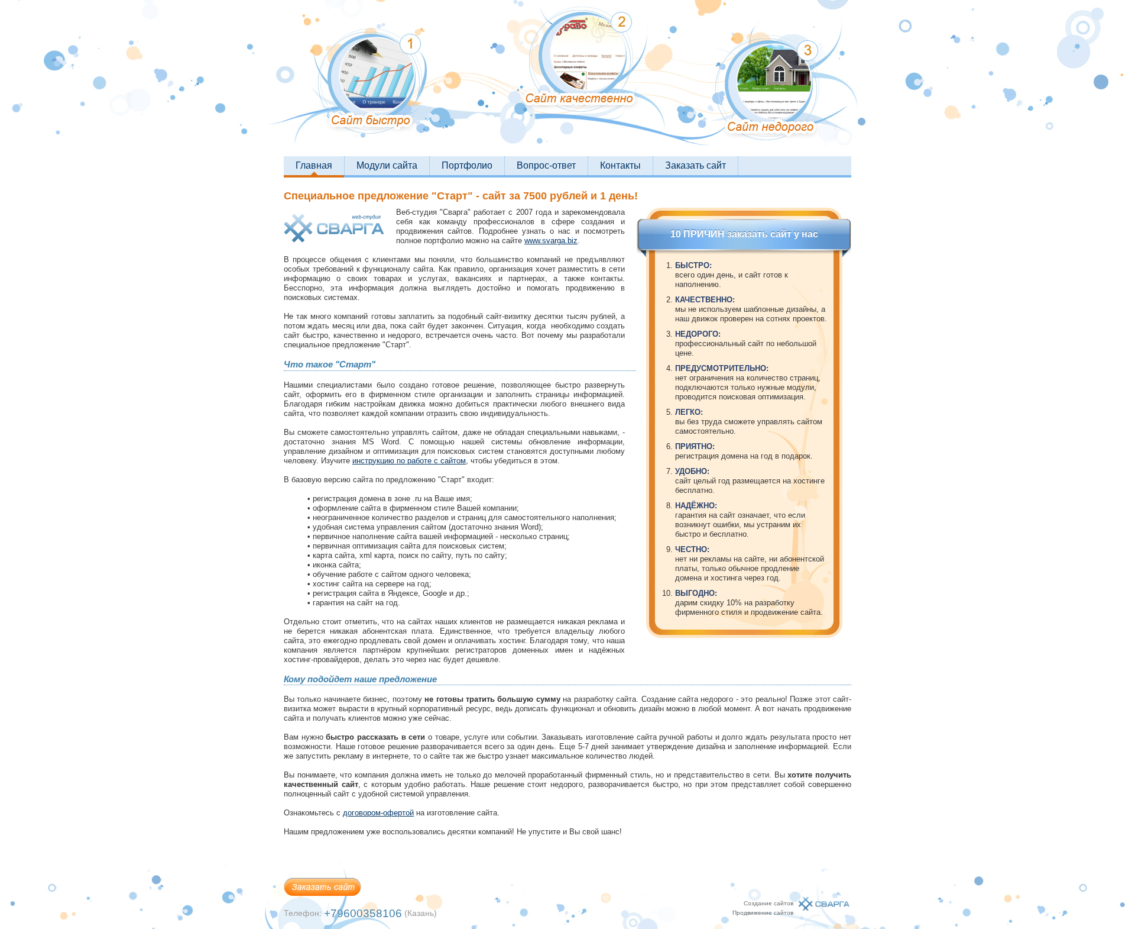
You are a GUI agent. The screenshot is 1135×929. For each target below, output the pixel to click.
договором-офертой (378, 812)
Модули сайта (386, 165)
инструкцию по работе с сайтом (409, 460)
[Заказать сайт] (323, 901)
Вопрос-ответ (546, 165)
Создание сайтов (768, 903)
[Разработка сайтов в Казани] (824, 916)
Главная (314, 165)
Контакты (620, 165)
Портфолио (467, 165)
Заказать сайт (695, 165)
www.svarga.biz (551, 240)
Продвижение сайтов (762, 912)
